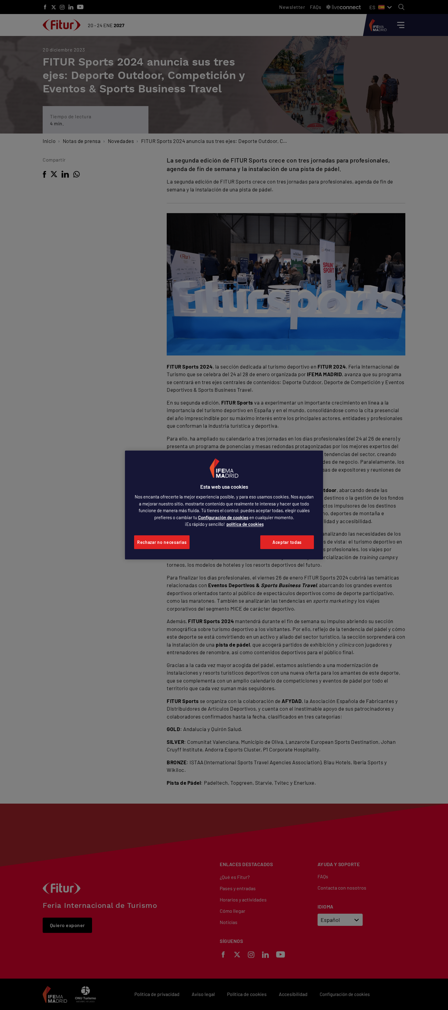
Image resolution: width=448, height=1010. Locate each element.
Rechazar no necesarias (162, 542)
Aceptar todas (287, 542)
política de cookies (245, 524)
